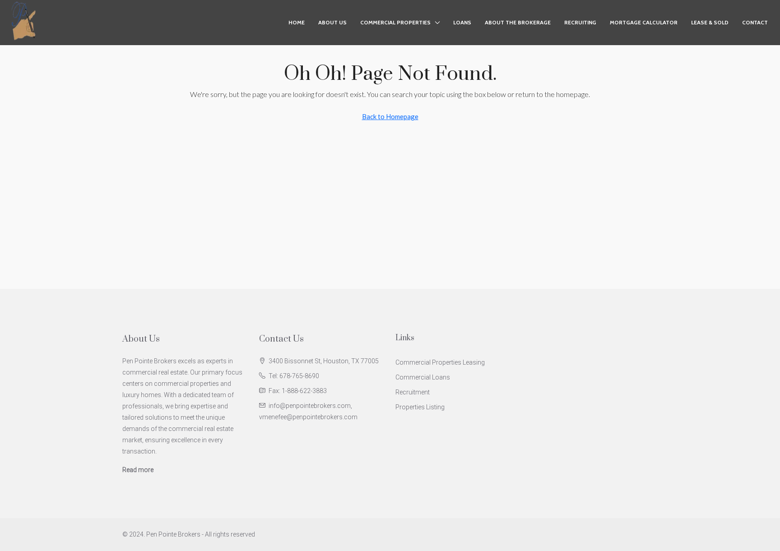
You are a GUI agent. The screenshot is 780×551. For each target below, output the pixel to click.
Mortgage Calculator (644, 22)
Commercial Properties (395, 22)
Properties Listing (420, 407)
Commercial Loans (422, 377)
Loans (462, 22)
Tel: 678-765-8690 (294, 376)
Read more (137, 469)
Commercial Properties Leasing (440, 362)
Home (296, 22)
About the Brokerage (518, 22)
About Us (332, 22)
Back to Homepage (390, 116)
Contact (755, 22)
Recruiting (580, 22)
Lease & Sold (710, 22)
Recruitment (412, 392)
